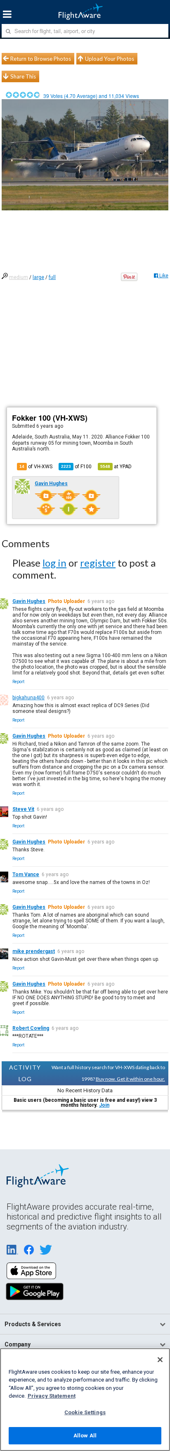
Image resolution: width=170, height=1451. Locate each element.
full (52, 277)
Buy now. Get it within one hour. (130, 1079)
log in (54, 563)
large (38, 277)
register (98, 563)
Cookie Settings (85, 1412)
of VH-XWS (35, 466)
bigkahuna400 (28, 697)
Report (18, 681)
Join (104, 1105)
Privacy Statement (52, 1396)
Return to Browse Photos (40, 58)
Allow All (85, 1435)
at (116, 466)
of (76, 466)
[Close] (160, 1360)
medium (18, 277)
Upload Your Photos (109, 58)
